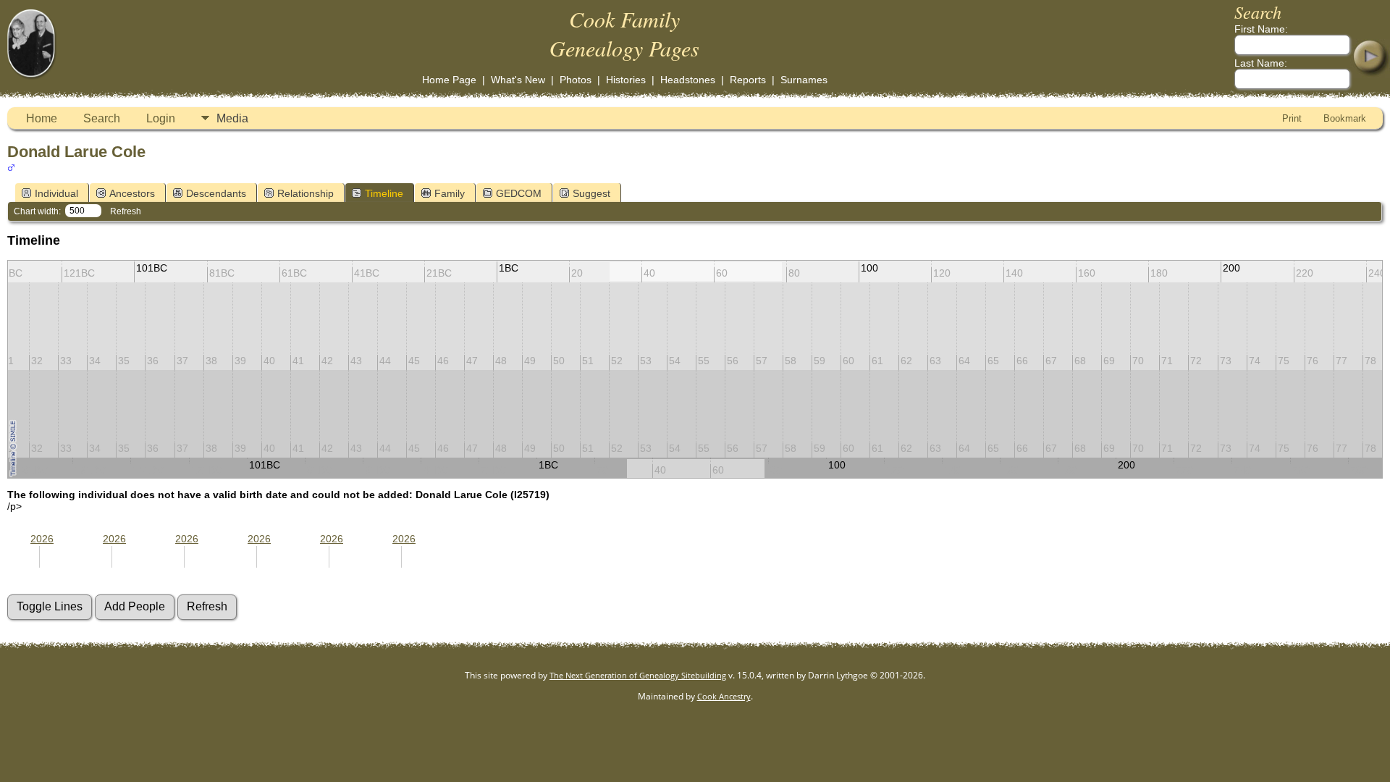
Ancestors (132, 193)
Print (1292, 118)
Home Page (449, 79)
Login (160, 118)
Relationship (305, 193)
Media (232, 118)
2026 (42, 539)
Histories (626, 79)
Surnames (803, 79)
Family (449, 193)
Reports (748, 79)
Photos (575, 79)
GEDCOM (519, 193)
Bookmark (1344, 118)
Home (41, 118)
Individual (56, 193)
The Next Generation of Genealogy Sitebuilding (637, 675)
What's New (518, 79)
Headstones (687, 79)
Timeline (384, 193)
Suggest (591, 193)
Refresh (125, 211)
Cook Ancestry (724, 696)
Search (101, 118)
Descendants (216, 193)
